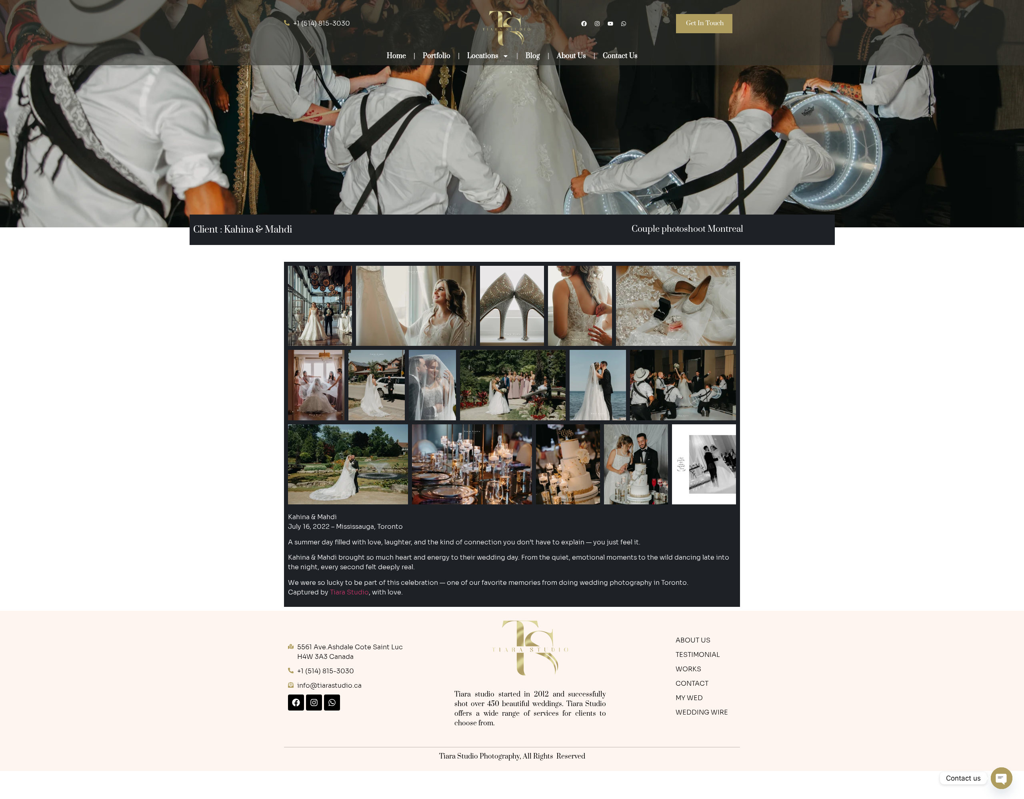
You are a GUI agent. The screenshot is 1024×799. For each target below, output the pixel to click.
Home (396, 56)
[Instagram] (597, 23)
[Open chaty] (1001, 778)
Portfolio (436, 56)
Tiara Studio (349, 592)
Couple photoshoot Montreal (687, 229)
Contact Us (620, 56)
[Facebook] (296, 703)
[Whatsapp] (623, 23)
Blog (533, 56)
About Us (571, 56)
